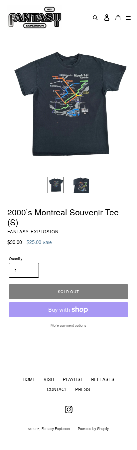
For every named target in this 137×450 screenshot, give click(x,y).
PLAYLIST (73, 379)
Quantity (16, 258)
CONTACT (57, 389)
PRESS (82, 389)
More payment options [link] (68, 325)
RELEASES (102, 379)
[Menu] (128, 17)
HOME (29, 379)
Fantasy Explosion (56, 428)
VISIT (49, 379)
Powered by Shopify (93, 428)
